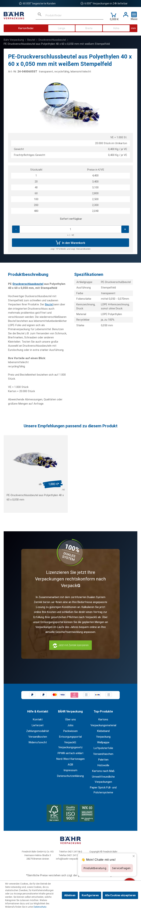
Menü (134, 19)
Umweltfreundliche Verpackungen (103, 779)
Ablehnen (69, 895)
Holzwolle (103, 765)
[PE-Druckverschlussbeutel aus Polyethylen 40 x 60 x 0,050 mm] (36, 459)
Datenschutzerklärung (70, 776)
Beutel (49, 304)
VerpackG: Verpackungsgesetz (70, 745)
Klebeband (103, 731)
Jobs (70, 725)
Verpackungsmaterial (103, 725)
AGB (70, 764)
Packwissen (70, 731)
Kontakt (38, 719)
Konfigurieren (90, 895)
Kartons (103, 719)
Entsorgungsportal (70, 736)
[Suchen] (39, 15)
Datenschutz (40, 907)
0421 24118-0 (75, 851)
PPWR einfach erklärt (70, 753)
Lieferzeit (38, 725)
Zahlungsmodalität (37, 731)
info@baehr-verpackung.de (70, 858)
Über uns (70, 719)
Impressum (70, 770)
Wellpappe (103, 742)
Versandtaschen (103, 754)
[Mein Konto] (125, 15)
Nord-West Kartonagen (70, 759)
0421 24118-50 (74, 855)
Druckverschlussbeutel (28, 284)
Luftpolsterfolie (103, 748)
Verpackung (103, 736)
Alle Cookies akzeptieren (120, 895)
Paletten (103, 759)
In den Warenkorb (73, 243)
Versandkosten (37, 736)
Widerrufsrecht (37, 742)
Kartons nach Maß (103, 771)
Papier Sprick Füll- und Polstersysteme (103, 790)
